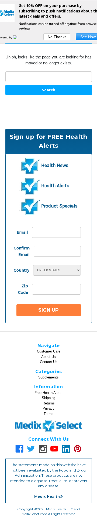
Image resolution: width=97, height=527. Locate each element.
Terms (48, 414)
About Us (48, 357)
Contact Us (48, 362)
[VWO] (18, 37)
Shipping (48, 398)
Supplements (48, 377)
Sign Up (48, 310)
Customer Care (48, 351)
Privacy (48, 408)
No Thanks (57, 37)
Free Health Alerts (48, 393)
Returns (49, 403)
